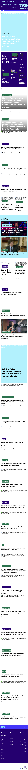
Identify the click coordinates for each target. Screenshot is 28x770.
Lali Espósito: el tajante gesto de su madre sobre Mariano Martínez (13, 422)
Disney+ (26, 739)
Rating (23, 1)
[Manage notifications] (25, 767)
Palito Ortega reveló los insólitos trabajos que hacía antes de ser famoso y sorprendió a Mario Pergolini (13, 697)
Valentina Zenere (6, 565)
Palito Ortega (5, 692)
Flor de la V (5, 165)
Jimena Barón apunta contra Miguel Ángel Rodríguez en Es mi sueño (13, 190)
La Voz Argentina (7, 225)
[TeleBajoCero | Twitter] (3, 10)
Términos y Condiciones (5, 765)
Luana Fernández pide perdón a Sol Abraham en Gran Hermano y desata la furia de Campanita (13, 125)
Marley (4, 671)
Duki (3, 544)
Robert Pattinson (6, 650)
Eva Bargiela (5, 201)
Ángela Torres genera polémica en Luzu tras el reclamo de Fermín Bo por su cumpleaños (13, 612)
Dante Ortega (5, 266)
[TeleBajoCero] (7, 727)
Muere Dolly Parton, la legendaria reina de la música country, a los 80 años (13, 464)
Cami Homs (4, 289)
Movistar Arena (22, 59)
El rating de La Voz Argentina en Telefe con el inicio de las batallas (13, 230)
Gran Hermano (22, 75)
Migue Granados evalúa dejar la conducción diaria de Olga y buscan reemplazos (12, 336)
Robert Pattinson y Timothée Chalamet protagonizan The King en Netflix (12, 654)
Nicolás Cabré (5, 713)
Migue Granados (6, 331)
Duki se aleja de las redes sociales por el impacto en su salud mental (13, 548)
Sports (25, 748)
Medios (15, 1)
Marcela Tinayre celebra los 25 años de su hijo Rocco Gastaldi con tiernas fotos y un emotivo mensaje (13, 102)
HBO (25, 742)
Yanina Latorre (6, 33)
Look (19, 1)
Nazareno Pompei (6, 629)
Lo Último (9, 1)
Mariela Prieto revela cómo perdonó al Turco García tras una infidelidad (12, 148)
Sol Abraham (6, 119)
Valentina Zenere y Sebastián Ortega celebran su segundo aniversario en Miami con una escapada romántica (13, 570)
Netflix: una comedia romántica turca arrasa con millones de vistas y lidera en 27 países (14, 443)
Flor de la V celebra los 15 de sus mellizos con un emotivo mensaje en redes (13, 169)
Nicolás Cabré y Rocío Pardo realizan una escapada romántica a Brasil (13, 717)
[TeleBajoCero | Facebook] (1, 10)
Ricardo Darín (5, 502)
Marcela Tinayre (7, 95)
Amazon (21, 752)
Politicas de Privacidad (13, 765)
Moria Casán (13, 71)
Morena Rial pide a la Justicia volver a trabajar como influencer (12, 485)
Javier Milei (5, 249)
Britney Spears (14, 54)
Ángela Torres (6, 608)
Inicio (3, 1)
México (11, 766)
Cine (25, 745)
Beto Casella (5, 523)
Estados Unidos (6, 766)
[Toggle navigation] (1, 7)
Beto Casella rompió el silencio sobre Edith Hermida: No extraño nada (14, 527)
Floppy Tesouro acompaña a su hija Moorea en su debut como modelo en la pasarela (13, 591)
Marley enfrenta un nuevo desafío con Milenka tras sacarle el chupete (12, 675)
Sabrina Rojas (5, 366)
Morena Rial (5, 481)
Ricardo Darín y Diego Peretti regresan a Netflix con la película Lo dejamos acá (13, 506)
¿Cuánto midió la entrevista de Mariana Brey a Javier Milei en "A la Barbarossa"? (13, 253)
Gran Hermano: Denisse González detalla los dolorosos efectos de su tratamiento (13, 314)
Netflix (4, 439)
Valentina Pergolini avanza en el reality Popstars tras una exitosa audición (14, 63)
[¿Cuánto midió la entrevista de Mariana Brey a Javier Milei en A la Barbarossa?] (14, 244)
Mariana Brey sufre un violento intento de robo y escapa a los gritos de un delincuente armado (21, 274)
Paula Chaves (4, 74)
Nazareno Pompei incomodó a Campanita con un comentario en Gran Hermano (13, 633)
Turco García (5, 143)
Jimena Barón (5, 186)
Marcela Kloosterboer (8, 396)
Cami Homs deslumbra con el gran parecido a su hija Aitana (11, 293)
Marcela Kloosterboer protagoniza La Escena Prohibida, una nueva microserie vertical (13, 401)
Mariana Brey (19, 267)
